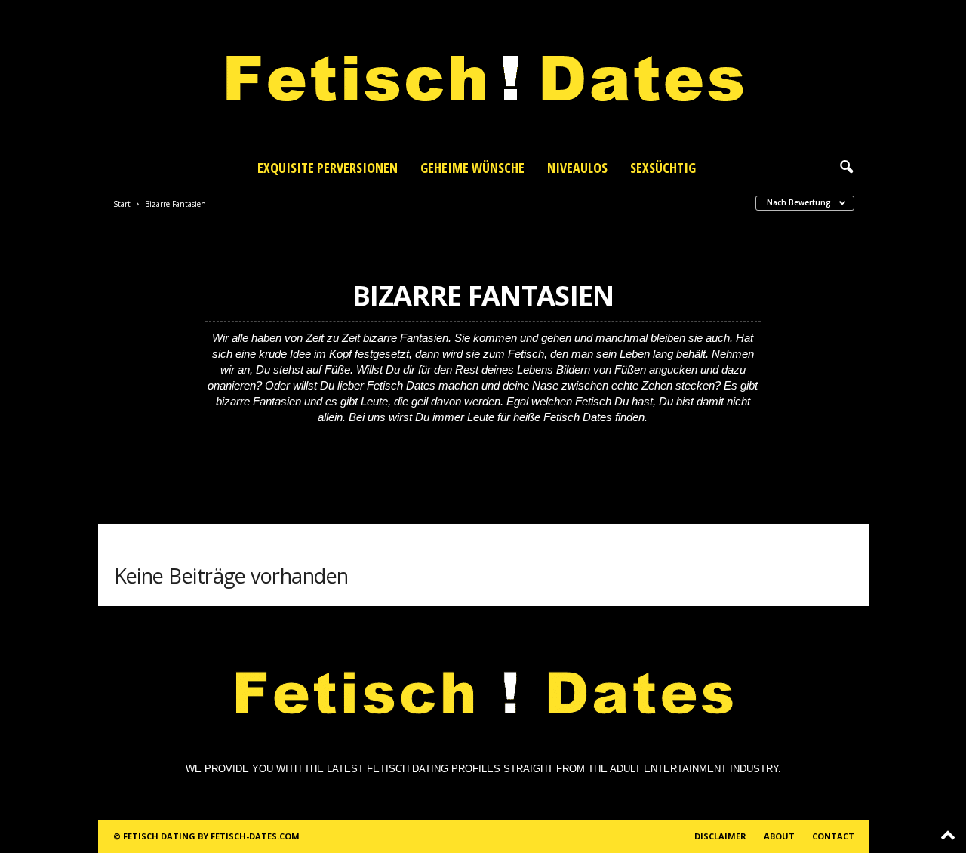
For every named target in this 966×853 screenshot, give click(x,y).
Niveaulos (577, 168)
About (779, 836)
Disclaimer (720, 836)
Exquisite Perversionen (327, 168)
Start (122, 204)
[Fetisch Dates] (483, 75)
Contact (833, 836)
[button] (846, 167)
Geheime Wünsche (472, 168)
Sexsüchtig (663, 168)
